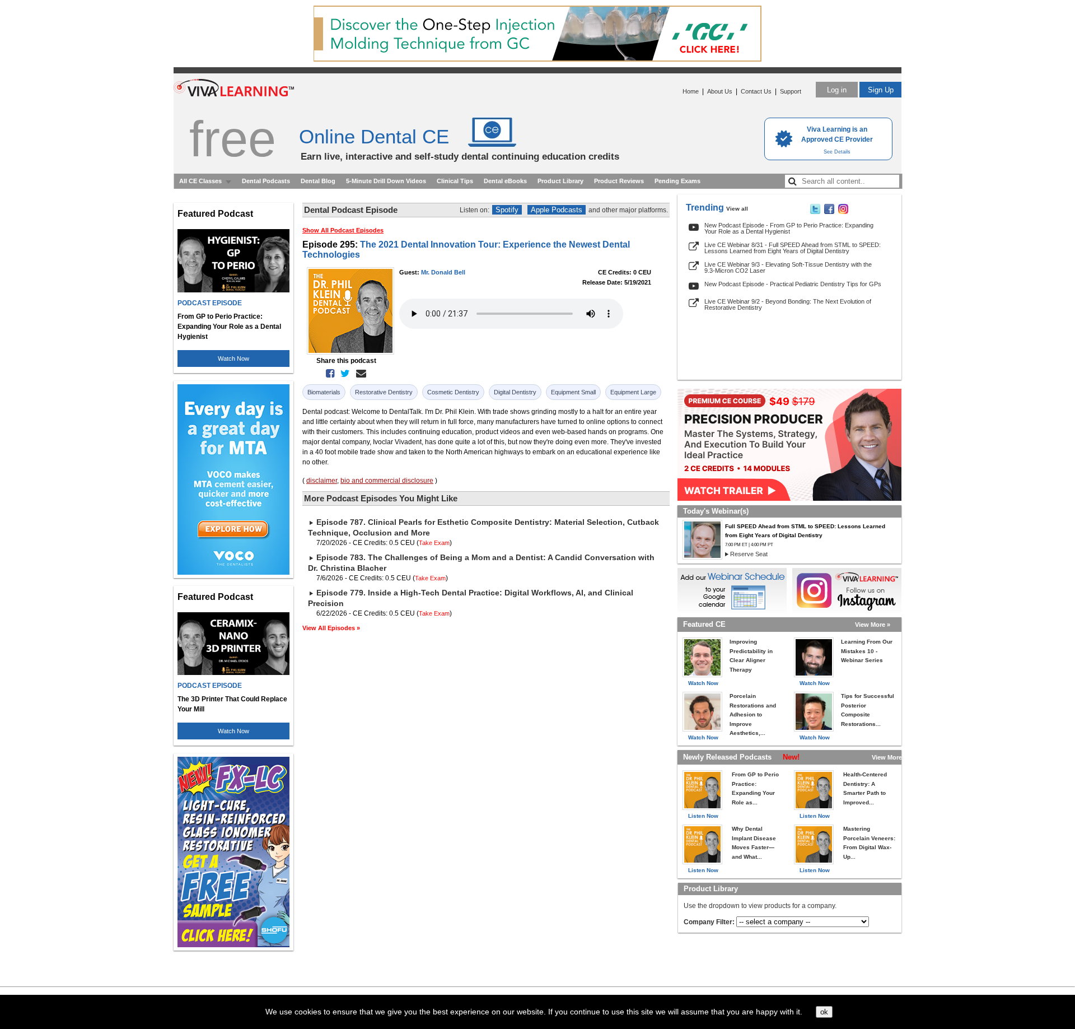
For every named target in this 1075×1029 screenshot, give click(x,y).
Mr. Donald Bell (443, 272)
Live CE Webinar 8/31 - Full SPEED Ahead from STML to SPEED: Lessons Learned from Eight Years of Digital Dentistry (792, 247)
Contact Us (756, 91)
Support (790, 91)
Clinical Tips (455, 181)
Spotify (507, 210)
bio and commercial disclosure (386, 481)
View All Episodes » (331, 628)
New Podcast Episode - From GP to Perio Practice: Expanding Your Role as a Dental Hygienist (788, 228)
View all (737, 209)
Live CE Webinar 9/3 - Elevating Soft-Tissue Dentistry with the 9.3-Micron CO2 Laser (788, 267)
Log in (837, 90)
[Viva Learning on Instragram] (843, 211)
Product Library (560, 181)
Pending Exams (677, 181)
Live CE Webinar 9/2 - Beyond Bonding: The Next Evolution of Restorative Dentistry (787, 304)
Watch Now (233, 358)
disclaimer (321, 481)
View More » (872, 624)
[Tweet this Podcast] (343, 373)
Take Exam (434, 542)
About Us (719, 91)
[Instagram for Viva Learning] (846, 590)
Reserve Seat (749, 554)
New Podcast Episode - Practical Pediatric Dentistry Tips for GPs (792, 284)
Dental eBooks (505, 181)
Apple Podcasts (556, 210)
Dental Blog (318, 181)
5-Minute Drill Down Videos (386, 181)
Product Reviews (619, 181)
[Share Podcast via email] (359, 373)
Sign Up (881, 90)
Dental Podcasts (266, 181)
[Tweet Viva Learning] (815, 211)
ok (824, 1012)
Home (691, 91)
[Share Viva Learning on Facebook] (829, 211)
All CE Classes (200, 181)
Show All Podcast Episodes (343, 230)
